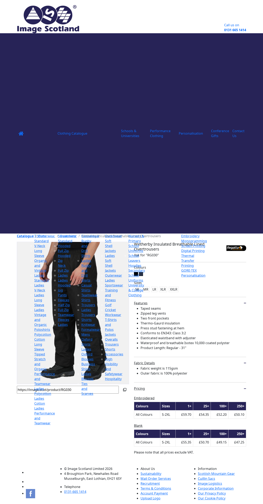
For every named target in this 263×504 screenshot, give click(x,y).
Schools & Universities (130, 133)
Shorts (86, 319)
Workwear (113, 315)
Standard (41, 241)
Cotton (39, 339)
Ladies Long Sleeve (39, 300)
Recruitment (150, 483)
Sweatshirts (67, 236)
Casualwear (90, 236)
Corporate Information (216, 488)
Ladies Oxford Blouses (87, 354)
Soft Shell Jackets (110, 246)
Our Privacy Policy (212, 493)
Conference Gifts (220, 133)
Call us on (235, 27)
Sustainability (151, 473)
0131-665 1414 (75, 491)
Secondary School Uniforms (136, 275)
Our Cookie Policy (211, 498)
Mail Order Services (156, 478)
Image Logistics (210, 483)
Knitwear (88, 324)
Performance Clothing (160, 133)
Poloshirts (42, 329)
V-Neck (39, 246)
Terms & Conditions (156, 488)
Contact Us (238, 133)
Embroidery (190, 236)
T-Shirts (40, 236)
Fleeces (63, 300)
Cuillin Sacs (206, 478)
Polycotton (42, 334)
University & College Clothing (136, 290)
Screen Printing (193, 246)
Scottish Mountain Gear (216, 473)
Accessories (114, 354)
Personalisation (191, 133)
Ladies (63, 275)
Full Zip (63, 270)
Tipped (39, 354)
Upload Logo (150, 498)
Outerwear (113, 236)
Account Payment (154, 493)
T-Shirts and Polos (111, 324)
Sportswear (114, 285)
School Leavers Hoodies (134, 260)
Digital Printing (193, 251)
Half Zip (64, 305)
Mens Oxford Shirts (86, 339)
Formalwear (90, 329)
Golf (108, 305)
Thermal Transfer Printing (187, 260)
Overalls (111, 339)
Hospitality (113, 379)
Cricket (110, 310)
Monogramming (194, 241)
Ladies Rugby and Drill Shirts (86, 270)
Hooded (64, 246)
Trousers (88, 305)
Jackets (110, 334)
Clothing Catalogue (72, 133)
